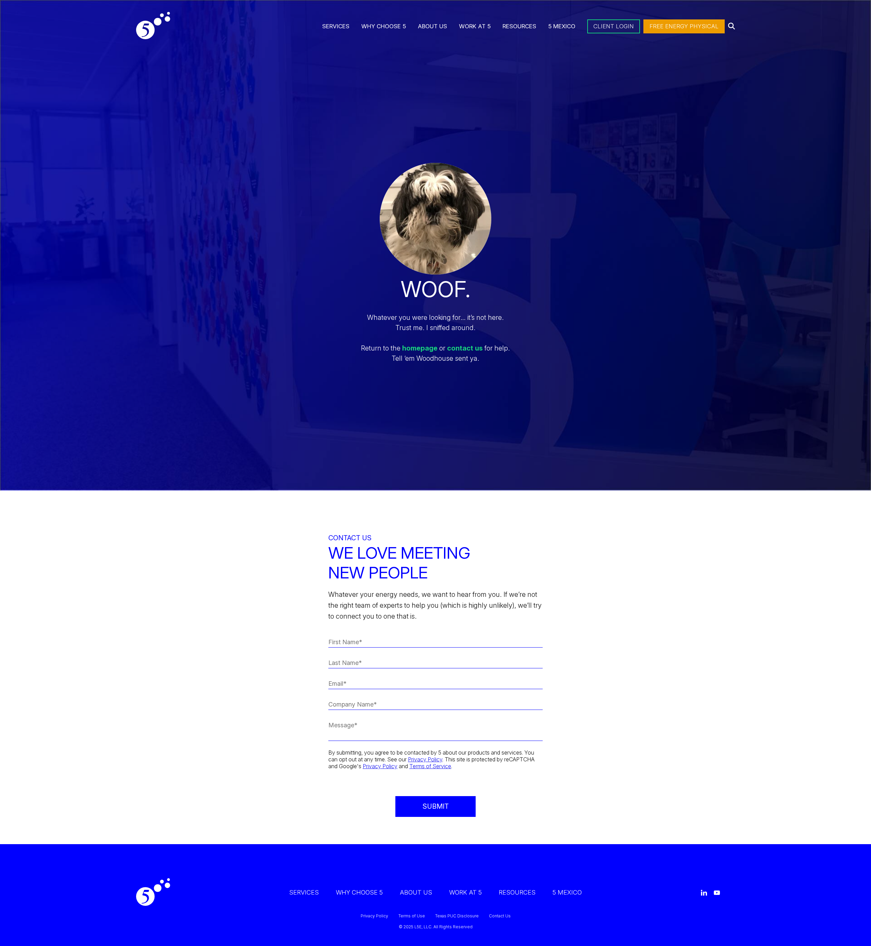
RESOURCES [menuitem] (519, 26)
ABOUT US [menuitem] (432, 26)
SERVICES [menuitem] (335, 26)
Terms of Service (430, 766)
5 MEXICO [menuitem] (561, 26)
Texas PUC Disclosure (457, 916)
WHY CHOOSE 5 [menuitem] (383, 26)
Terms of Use (411, 916)
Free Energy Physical (684, 26)
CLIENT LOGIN (613, 26)
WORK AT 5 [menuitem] (475, 26)
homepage (420, 348)
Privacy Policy (425, 759)
